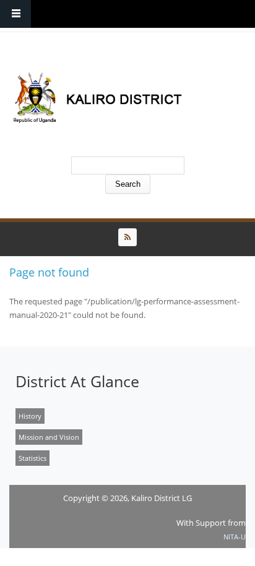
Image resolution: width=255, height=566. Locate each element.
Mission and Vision (49, 437)
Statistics (32, 458)
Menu (15, 14)
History (30, 416)
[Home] (124, 97)
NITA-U (234, 536)
